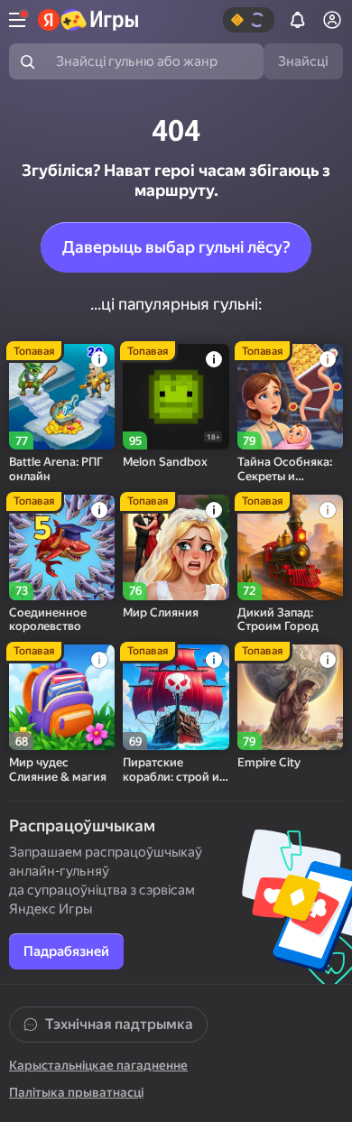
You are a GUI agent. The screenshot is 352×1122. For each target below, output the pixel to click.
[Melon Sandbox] (175, 397)
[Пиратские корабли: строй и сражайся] (175, 697)
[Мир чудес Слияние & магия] (62, 697)
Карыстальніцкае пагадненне (98, 1065)
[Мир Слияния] (175, 547)
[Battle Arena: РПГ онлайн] (62, 397)
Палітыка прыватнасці (76, 1092)
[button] (248, 19)
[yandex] (88, 20)
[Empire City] (290, 697)
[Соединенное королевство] (62, 547)
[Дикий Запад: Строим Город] (290, 547)
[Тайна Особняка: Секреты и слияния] (290, 397)
